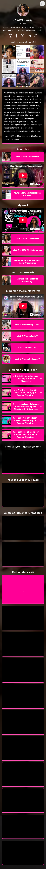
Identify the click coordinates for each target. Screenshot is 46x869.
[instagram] (10, 36)
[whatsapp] (35, 36)
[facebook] (16, 36)
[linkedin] (29, 36)
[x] (22, 36)
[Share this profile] (42, 3)
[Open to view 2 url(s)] (23, 51)
